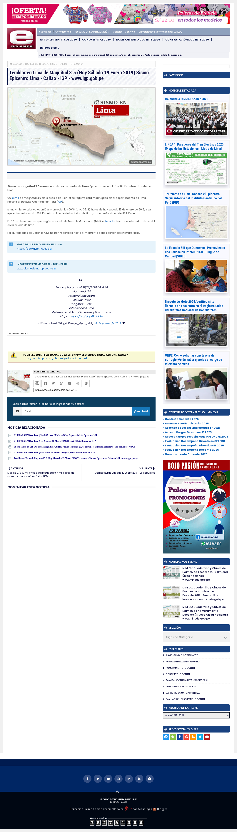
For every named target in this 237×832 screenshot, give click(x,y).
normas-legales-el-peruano (183, 661)
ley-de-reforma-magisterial (183, 692)
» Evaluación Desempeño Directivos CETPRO (194, 441)
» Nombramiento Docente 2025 (185, 454)
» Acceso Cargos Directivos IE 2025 (187, 432)
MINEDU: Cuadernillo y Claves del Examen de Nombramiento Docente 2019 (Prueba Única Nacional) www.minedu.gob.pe (204, 593)
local (45, 63)
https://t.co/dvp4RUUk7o (33, 249)
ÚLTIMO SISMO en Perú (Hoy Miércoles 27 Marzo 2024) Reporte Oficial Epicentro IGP (55, 435)
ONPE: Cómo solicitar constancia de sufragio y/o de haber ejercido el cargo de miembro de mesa (193, 359)
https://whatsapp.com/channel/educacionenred (55, 358)
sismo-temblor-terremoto (66, 63)
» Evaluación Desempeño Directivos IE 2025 (193, 445)
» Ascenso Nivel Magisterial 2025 (186, 423)
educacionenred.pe (18, 333)
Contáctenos (63, 31)
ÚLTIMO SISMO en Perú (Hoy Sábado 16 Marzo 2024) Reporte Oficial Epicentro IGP (55, 441)
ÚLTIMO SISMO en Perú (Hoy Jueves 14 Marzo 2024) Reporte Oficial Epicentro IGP (54, 452)
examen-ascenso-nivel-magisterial (187, 680)
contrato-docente (178, 674)
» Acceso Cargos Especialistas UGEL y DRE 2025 (195, 436)
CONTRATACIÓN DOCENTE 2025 (187, 39)
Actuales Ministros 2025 (58, 39)
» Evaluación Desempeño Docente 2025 (191, 450)
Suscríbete (45, 31)
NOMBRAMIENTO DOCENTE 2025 (138, 39)
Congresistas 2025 (96, 39)
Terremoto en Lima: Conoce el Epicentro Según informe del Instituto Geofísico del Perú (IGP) (193, 198)
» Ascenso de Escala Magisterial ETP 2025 (192, 428)
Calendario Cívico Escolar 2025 (186, 99)
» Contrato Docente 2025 (181, 419)
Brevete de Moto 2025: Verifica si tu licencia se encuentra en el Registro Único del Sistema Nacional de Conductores (194, 306)
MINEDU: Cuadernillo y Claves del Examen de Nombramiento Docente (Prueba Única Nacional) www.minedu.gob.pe (205, 612)
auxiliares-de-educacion (181, 686)
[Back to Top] (117, 791)
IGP (60, 202)
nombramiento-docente (180, 667)
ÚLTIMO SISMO (50, 48)
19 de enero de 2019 (107, 323)
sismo (15, 198)
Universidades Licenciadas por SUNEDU (160, 31)
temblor (110, 221)
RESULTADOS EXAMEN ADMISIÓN (92, 31)
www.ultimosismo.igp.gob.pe (35, 268)
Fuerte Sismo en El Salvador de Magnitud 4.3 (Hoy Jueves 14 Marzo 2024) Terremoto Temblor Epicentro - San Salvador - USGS (74, 446)
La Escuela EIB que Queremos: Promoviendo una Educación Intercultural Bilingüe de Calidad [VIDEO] (195, 252)
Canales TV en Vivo (124, 31)
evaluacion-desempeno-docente (185, 699)
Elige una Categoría (179, 637)
